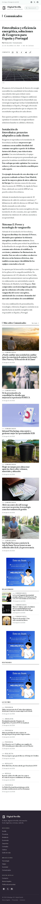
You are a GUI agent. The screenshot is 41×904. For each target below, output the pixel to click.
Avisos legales (6, 881)
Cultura (4, 849)
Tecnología (5, 861)
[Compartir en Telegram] (26, 52)
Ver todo (34, 323)
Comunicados (13, 16)
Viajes (4, 864)
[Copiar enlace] (30, 52)
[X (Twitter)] (34, 2)
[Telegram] (31, 2)
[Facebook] (37, 2)
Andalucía (5, 837)
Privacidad (15, 900)
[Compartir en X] (17, 52)
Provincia (5, 834)
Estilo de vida (6, 852)
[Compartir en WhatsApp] (12, 52)
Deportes (5, 843)
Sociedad (5, 867)
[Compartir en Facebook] (21, 52)
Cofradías (5, 846)
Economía (5, 840)
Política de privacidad (8, 884)
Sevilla (4, 831)
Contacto (5, 878)
